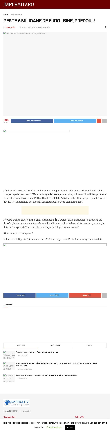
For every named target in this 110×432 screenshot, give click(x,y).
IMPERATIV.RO (18, 4)
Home (5, 14)
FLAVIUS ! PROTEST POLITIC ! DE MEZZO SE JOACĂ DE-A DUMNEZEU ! (47, 375)
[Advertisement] (55, 210)
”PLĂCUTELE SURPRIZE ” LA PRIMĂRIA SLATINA (37, 352)
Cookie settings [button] (54, 427)
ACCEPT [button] (70, 427)
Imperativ (10, 27)
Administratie (16, 14)
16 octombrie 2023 (27, 27)
